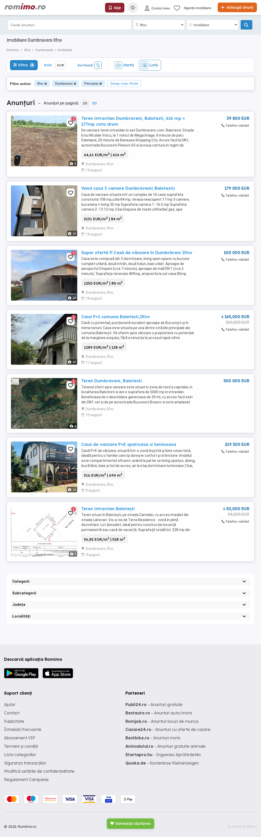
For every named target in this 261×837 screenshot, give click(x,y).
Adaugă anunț (239, 7)
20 (85, 103)
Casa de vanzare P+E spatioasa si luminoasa (128, 444)
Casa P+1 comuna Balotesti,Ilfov (115, 316)
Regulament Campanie (26, 779)
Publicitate (14, 721)
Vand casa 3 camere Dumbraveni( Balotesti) (128, 188)
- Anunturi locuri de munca (161, 721)
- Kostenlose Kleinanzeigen (162, 763)
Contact (12, 712)
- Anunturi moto (152, 737)
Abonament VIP (19, 737)
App (117, 7)
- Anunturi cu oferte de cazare (168, 729)
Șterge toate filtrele (124, 83)
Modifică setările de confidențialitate (39, 771)
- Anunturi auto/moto (158, 712)
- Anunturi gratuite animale (165, 746)
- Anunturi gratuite (153, 704)
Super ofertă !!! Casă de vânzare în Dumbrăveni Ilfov (136, 252)
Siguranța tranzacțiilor (25, 763)
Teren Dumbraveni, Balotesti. (112, 380)
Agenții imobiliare (197, 8)
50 (94, 103)
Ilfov (40, 83)
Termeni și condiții (21, 746)
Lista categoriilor (20, 754)
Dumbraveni (64, 83)
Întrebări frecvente (22, 729)
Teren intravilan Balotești (108, 508)
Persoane (91, 83)
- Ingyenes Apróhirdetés (163, 754)
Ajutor (10, 704)
